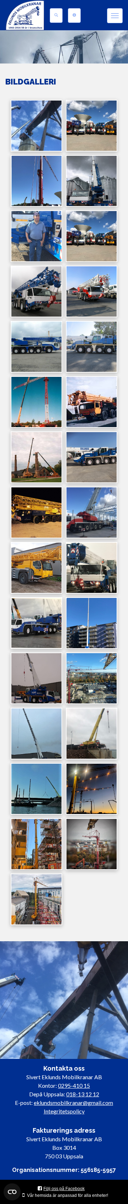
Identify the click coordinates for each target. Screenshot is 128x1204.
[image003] (36, 347)
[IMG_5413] (91, 181)
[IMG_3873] (91, 126)
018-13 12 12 (82, 1094)
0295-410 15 (74, 1085)
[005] (91, 733)
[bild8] (36, 402)
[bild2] (91, 402)
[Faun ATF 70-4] (91, 457)
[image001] (36, 291)
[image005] (36, 236)
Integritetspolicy (64, 1111)
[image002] (91, 291)
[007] (91, 789)
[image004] (91, 347)
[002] (36, 678)
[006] (36, 789)
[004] (36, 733)
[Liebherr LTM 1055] (36, 568)
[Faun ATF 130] (36, 623)
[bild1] (36, 457)
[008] (36, 844)
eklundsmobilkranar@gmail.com (73, 1102)
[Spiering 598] (36, 512)
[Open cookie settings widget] (12, 1191)
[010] (36, 899)
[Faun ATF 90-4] (91, 512)
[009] (91, 844)
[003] (91, 678)
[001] (91, 623)
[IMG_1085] (36, 126)
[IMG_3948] (36, 181)
